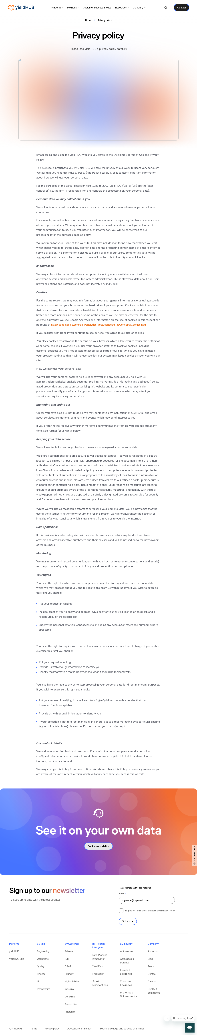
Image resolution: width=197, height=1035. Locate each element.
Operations (43, 958)
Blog (150, 958)
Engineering (43, 951)
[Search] (165, 7)
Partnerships (43, 989)
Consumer (70, 996)
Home (88, 20)
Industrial (69, 989)
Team (151, 966)
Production (98, 973)
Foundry (69, 973)
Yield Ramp (98, 966)
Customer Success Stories (97, 7)
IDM (67, 958)
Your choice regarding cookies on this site (122, 1028)
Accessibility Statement (79, 1028)
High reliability (72, 981)
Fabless (69, 951)
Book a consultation (98, 846)
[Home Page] (21, 7)
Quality (40, 966)
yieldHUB (14, 951)
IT (38, 981)
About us (152, 951)
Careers (152, 981)
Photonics (70, 1011)
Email (122, 893)
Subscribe (127, 921)
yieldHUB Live (16, 958)
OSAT (68, 966)
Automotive (71, 1004)
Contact (181, 7)
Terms (33, 1028)
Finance (41, 973)
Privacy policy (52, 1028)
